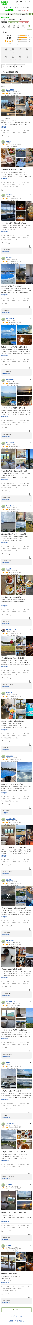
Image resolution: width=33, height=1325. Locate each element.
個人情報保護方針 (20, 1321)
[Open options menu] (30, 90)
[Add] (29, 18)
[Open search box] (3, 66)
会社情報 (10, 1321)
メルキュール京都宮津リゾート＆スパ (11, 20)
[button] (6, 78)
